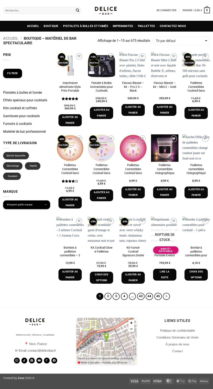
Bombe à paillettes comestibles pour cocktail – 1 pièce (196, 253)
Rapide (33, 165)
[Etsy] (47, 360)
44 (149, 296)
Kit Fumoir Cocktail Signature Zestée (133, 251)
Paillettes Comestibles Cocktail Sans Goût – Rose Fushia (133, 173)
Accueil (33, 26)
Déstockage (13, 165)
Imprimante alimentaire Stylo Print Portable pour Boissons (70, 88)
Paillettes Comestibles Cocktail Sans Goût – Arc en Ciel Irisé (101, 173)
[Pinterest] (32, 360)
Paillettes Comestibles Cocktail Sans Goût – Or (196, 88)
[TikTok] (24, 360)
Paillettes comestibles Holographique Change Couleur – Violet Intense (164, 173)
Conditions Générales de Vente (177, 337)
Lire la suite (164, 274)
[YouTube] (39, 360)
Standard (12, 176)
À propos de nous (177, 344)
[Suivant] (166, 296)
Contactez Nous (173, 26)
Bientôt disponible (16, 155)
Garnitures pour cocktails (21, 116)
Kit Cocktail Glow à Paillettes (102, 249)
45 (158, 296)
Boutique (51, 26)
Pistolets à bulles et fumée (85, 26)
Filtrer (12, 73)
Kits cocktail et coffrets (20, 108)
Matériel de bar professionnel (24, 132)
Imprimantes (123, 26)
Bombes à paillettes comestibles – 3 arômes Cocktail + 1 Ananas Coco (70, 255)
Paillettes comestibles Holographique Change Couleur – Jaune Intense (196, 173)
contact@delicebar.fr (42, 350)
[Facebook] (54, 360)
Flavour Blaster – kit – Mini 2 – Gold (164, 85)
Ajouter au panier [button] (70, 120)
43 (141, 296)
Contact (177, 351)
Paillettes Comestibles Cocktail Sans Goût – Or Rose (70, 171)
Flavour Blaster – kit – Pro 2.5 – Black (133, 86)
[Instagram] (17, 360)
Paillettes (146, 26)
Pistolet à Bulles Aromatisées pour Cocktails (101, 86)
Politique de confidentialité (177, 330)
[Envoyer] (77, 10)
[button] (166, 10)
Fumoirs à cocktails (17, 124)
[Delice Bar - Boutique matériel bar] (106, 10)
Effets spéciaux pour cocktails (25, 100)
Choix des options (101, 277)
